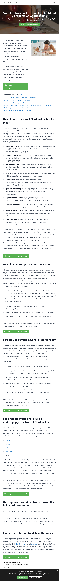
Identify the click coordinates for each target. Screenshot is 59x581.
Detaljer (44, 574)
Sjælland (34, 544)
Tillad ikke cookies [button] (35, 577)
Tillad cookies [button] (22, 577)
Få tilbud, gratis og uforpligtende (29, 24)
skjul (22, 95)
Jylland (17, 544)
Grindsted (9, 451)
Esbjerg (8, 444)
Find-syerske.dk (10, 2)
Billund (8, 448)
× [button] (57, 570)
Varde (8, 440)
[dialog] (29, 575)
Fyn (24, 544)
